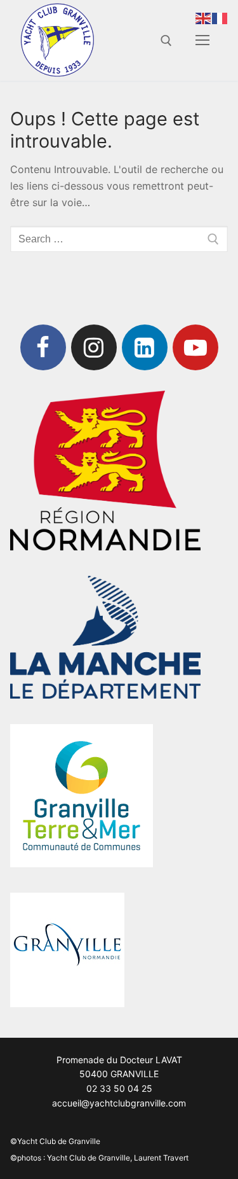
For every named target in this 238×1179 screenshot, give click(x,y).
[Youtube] (195, 347)
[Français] (220, 17)
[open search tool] (166, 40)
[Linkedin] (145, 347)
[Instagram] (94, 347)
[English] (203, 17)
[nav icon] (202, 40)
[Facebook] (43, 347)
